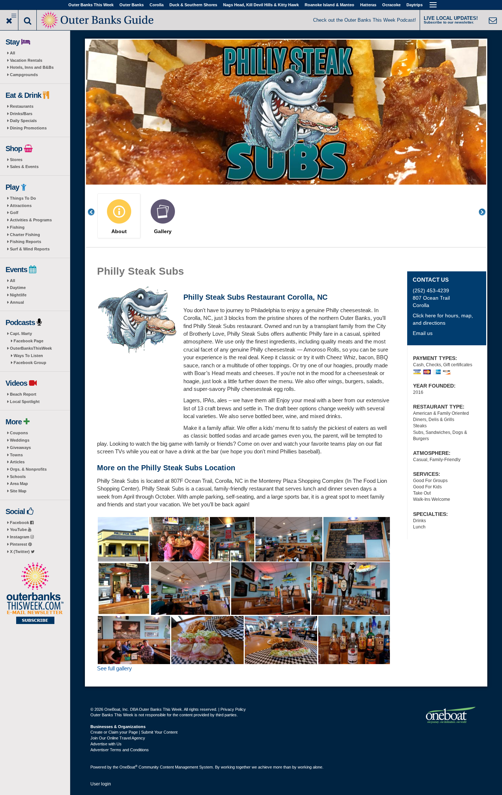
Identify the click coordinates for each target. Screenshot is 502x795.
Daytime (18, 287)
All (12, 53)
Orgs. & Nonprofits (28, 469)
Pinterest (19, 544)
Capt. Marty (21, 333)
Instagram (20, 537)
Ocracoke (391, 5)
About (119, 231)
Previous (95, 211)
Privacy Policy (233, 709)
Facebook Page (28, 341)
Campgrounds (24, 74)
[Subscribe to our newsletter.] (35, 594)
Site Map (18, 491)
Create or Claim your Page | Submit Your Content (134, 732)
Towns (16, 455)
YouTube (19, 529)
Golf (14, 212)
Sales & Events (24, 166)
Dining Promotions (28, 128)
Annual (17, 302)
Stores (16, 159)
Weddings (19, 440)
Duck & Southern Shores (193, 5)
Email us (423, 333)
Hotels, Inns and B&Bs (32, 67)
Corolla (157, 5)
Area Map (19, 483)
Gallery (163, 231)
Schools (18, 476)
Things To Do (23, 198)
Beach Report (23, 394)
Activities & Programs (31, 220)
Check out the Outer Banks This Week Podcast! (364, 20)
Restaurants (21, 106)
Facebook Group (30, 362)
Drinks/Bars (21, 113)
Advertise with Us (106, 744)
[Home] (98, 19)
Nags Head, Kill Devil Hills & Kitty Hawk (261, 5)
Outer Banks (131, 5)
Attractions (21, 205)
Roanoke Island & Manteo (329, 5)
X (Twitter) (20, 551)
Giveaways (20, 447)
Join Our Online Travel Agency (117, 738)
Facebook (20, 522)
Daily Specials (23, 120)
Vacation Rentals (26, 60)
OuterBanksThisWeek (31, 348)
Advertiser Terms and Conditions (119, 750)
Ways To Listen (28, 355)
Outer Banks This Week (91, 5)
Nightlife (18, 295)
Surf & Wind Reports (30, 249)
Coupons (19, 433)
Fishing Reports (25, 241)
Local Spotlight (25, 401)
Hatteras (368, 5)
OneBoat (128, 767)
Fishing (17, 227)
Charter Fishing (25, 234)
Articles (17, 462)
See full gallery (114, 668)
